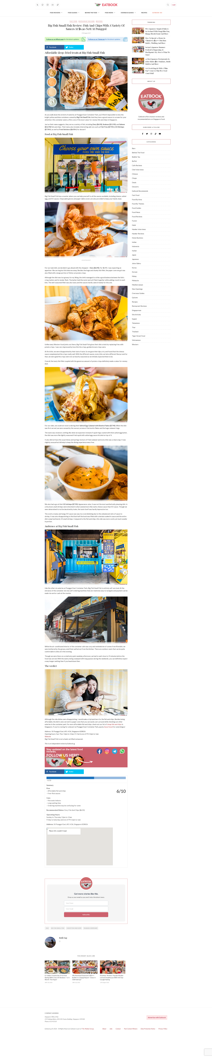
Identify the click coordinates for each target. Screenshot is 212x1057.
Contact (118, 1029)
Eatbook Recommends (140, 191)
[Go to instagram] (47, 5)
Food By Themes (138, 204)
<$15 (47, 928)
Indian (134, 242)
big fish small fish (57, 928)
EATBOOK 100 (157, 13)
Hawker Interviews (139, 229)
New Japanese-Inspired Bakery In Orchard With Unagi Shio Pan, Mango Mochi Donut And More (157, 31)
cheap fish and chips (74, 928)
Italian (134, 251)
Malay (134, 276)
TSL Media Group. (88, 1029)
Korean (134, 272)
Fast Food (73, 21)
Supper (134, 319)
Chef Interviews (138, 170)
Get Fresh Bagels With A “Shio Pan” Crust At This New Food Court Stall (156, 70)
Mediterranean (137, 285)
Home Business (137, 238)
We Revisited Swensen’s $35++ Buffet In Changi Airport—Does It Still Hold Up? (84, 978)
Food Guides (72, 13)
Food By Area (137, 200)
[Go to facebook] (42, 5)
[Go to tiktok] (58, 5)
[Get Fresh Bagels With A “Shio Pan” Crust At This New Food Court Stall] (138, 71)
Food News (109, 13)
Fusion (134, 221)
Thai (133, 327)
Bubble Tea (136, 157)
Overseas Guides (127, 13)
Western (99, 21)
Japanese (135, 259)
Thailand (135, 332)
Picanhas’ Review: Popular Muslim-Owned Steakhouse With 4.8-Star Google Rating (112, 978)
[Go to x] (37, 5)
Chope (134, 178)
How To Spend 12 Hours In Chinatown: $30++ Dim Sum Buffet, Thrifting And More (155, 40)
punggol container (90, 928)
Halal (134, 225)
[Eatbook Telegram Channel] (115, 751)
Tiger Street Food (138, 336)
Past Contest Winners (130, 1029)
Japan (134, 255)
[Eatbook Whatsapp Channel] (122, 751)
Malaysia (135, 280)
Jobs (111, 1029)
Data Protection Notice (148, 1029)
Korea (134, 268)
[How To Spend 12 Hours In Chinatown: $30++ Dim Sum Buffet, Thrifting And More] (138, 40)
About (104, 1029)
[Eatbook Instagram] (107, 751)
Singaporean (136, 310)
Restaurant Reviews (87, 21)
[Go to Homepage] (106, 5)
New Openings (137, 289)
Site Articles (136, 315)
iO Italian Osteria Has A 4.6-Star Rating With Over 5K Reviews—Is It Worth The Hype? (57, 978)
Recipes (144, 13)
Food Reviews (55, 13)
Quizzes (135, 297)
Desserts (135, 187)
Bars (133, 148)
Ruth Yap (63, 938)
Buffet (134, 161)
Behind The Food (91, 13)
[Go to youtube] (53, 5)
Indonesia (135, 246)
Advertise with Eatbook (157, 1017)
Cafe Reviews (137, 165)
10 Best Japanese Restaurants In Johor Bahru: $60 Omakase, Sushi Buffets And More (157, 61)
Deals (134, 182)
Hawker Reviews (138, 234)
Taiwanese (136, 323)
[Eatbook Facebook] (100, 751)
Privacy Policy (162, 1029)
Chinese (135, 174)
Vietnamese (136, 340)
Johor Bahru (136, 263)
